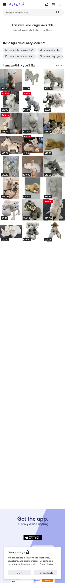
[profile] (60, 4)
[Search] (58, 12)
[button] (47, 4)
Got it (19, 572)
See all (59, 65)
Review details (45, 572)
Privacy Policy (46, 563)
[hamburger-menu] (4, 4)
